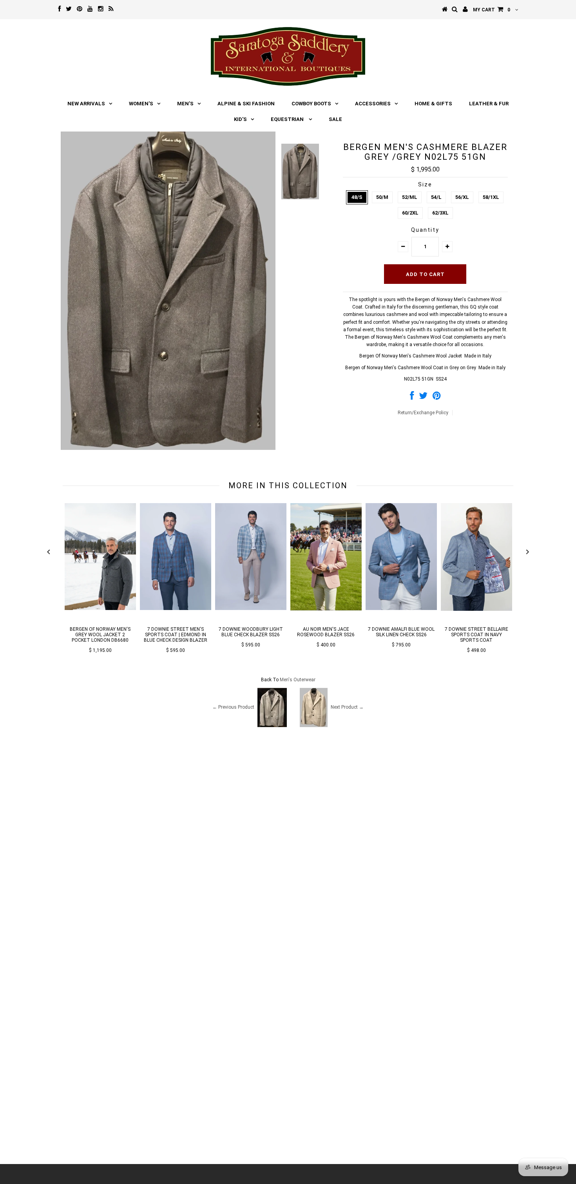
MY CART (491, 10)
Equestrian (288, 119)
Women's (141, 103)
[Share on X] (423, 397)
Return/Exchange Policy (423, 412)
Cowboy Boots (311, 103)
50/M (382, 197)
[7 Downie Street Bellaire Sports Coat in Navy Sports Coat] (476, 609)
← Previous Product (233, 707)
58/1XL (491, 197)
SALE (335, 119)
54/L (436, 197)
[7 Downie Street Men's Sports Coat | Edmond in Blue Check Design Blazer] (175, 608)
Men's (185, 103)
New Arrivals (86, 103)
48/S (356, 197)
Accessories (373, 103)
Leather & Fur (489, 103)
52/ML (409, 197)
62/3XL (440, 213)
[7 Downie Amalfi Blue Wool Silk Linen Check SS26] (401, 608)
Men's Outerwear (297, 679)
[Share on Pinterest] (437, 397)
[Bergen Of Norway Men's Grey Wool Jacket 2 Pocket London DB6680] (100, 608)
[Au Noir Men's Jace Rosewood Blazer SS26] (326, 609)
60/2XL (410, 213)
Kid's (240, 119)
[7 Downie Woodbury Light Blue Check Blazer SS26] (250, 608)
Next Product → (347, 707)
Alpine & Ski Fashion (246, 103)
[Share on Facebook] (412, 397)
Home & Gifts (433, 103)
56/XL (462, 197)
